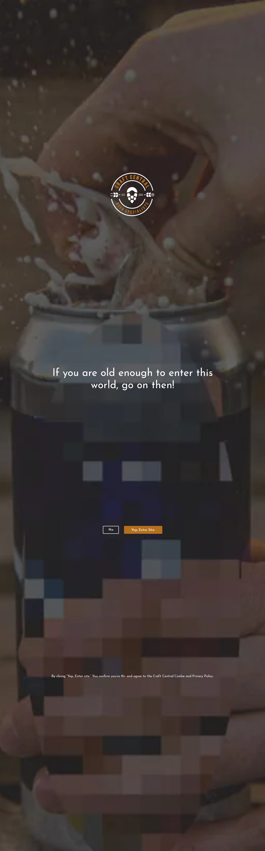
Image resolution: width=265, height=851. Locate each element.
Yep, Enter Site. (143, 530)
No (110, 530)
